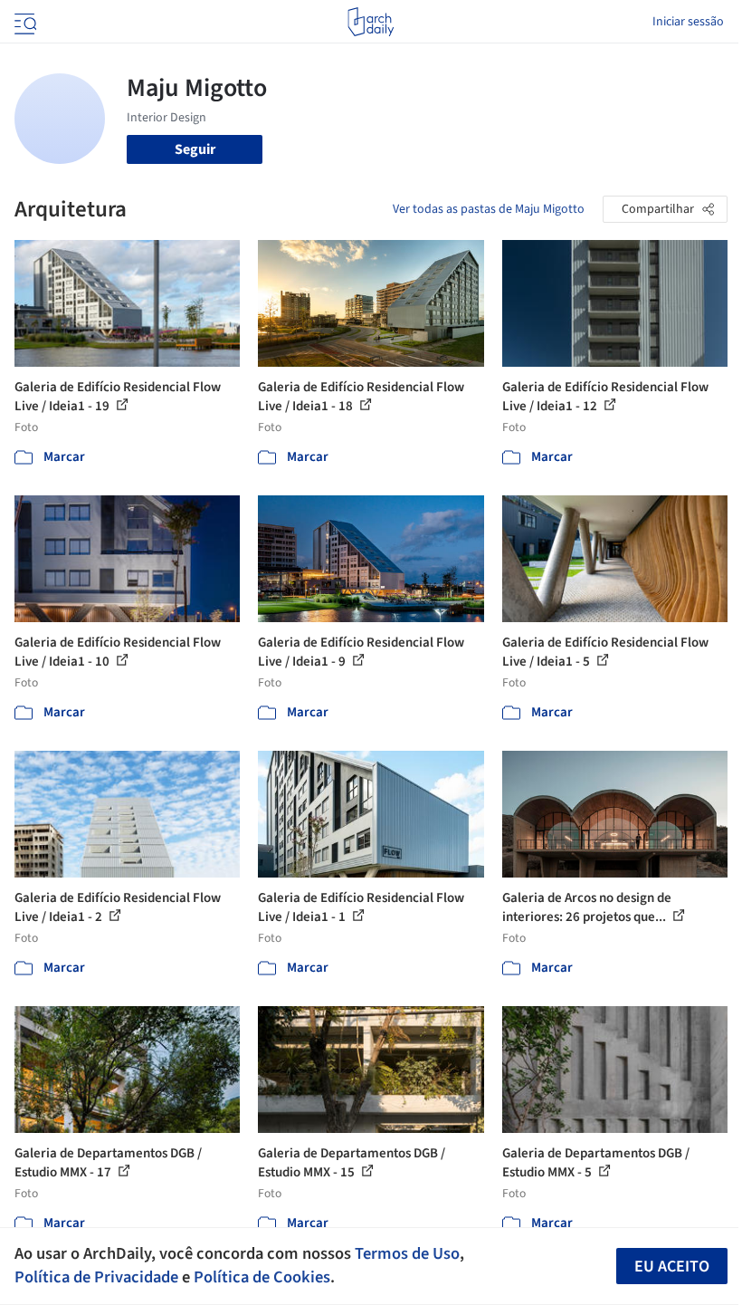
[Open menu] (23, 21)
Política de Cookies (262, 1277)
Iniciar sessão (688, 21)
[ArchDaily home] (370, 21)
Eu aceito (671, 1266)
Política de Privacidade (96, 1277)
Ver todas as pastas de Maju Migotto (489, 209)
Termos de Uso (407, 1253)
